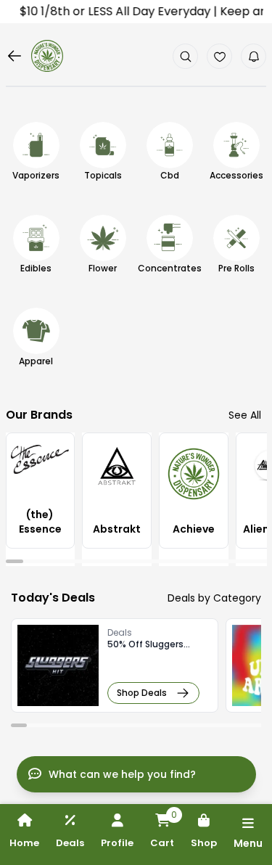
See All (244, 415)
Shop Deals (142, 692)
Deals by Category (214, 598)
